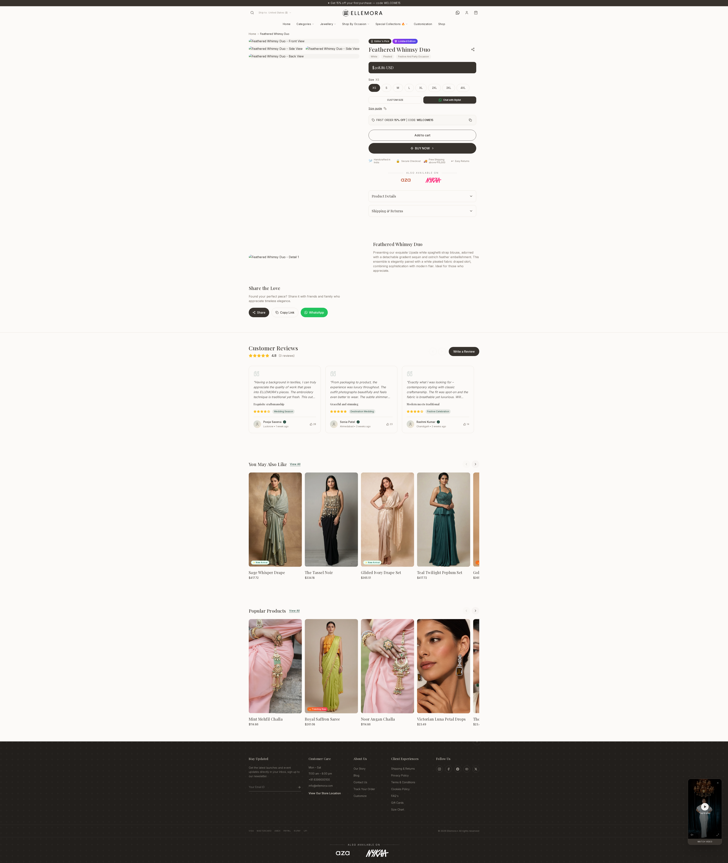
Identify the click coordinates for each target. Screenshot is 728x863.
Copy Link (287, 312)
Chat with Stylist (452, 99)
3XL (448, 87)
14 (468, 424)
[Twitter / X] (475, 769)
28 (314, 424)
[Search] (252, 12)
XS (374, 87)
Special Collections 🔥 (390, 24)
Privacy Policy (400, 775)
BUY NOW (422, 148)
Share (261, 312)
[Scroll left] (466, 464)
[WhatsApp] (457, 12)
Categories (304, 24)
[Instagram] (439, 769)
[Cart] (475, 12)
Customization (423, 24)
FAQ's (395, 795)
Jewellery (326, 24)
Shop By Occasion (354, 24)
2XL (434, 87)
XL (421, 87)
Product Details (384, 196)
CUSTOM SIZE (395, 99)
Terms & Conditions (403, 782)
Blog (356, 775)
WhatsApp (316, 312)
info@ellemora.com (321, 785)
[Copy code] (470, 120)
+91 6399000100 (319, 779)
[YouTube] (466, 769)
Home (286, 24)
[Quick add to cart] (296, 478)
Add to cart (422, 135)
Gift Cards (397, 802)
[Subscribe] (299, 787)
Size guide (375, 108)
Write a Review (464, 351)
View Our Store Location (325, 793)
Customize (360, 795)
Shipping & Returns (387, 211)
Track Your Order (364, 789)
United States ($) (273, 12)
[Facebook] (448, 769)
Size (371, 79)
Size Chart (397, 809)
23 (391, 424)
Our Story (360, 768)
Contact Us (360, 782)
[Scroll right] (475, 464)
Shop (441, 24)
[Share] (472, 49)
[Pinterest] (457, 769)
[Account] (466, 12)
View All (295, 464)
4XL (462, 87)
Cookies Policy (400, 789)
